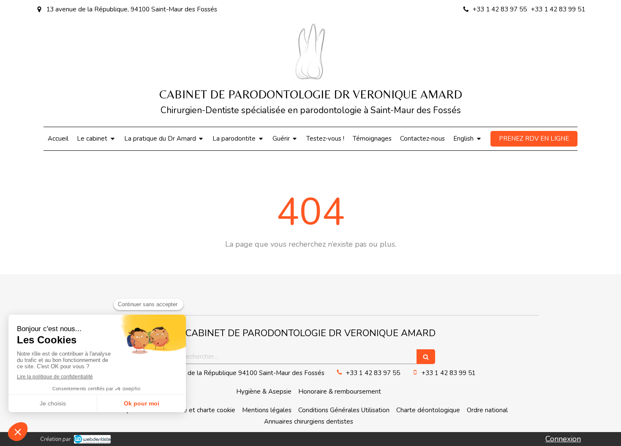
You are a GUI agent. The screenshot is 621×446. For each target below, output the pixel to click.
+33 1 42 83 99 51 (449, 373)
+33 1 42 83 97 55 (373, 373)
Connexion (563, 439)
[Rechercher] (426, 356)
